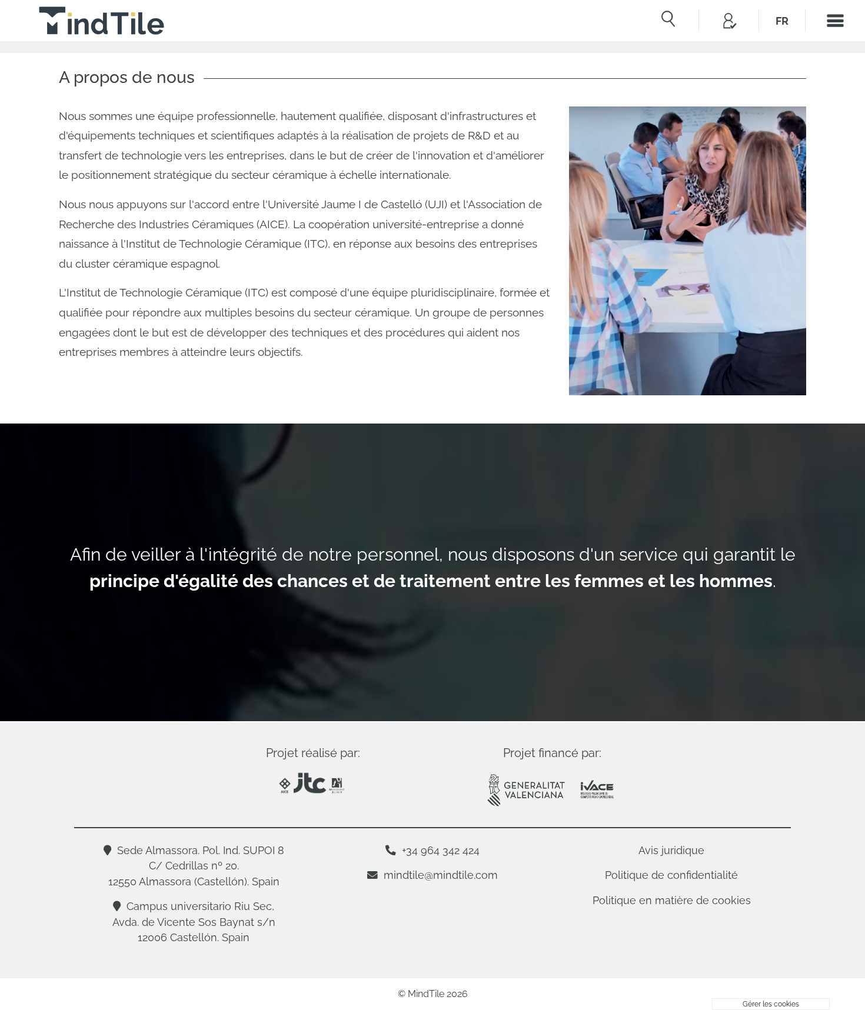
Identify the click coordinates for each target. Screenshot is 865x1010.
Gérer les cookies (771, 1004)
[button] (728, 20)
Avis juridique (671, 850)
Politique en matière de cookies (672, 900)
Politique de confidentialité (671, 875)
